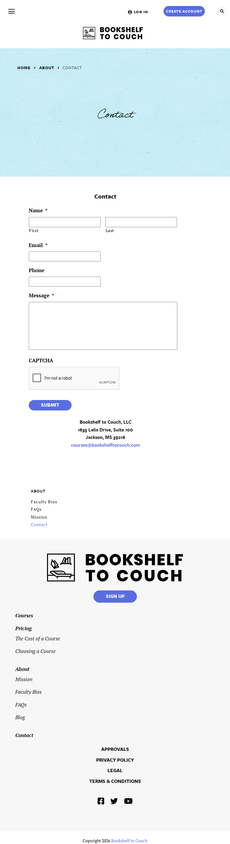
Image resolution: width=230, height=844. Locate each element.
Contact (72, 68)
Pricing (23, 628)
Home (24, 68)
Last (110, 230)
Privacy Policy (115, 759)
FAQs (36, 509)
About (46, 68)
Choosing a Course (35, 651)
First (33, 230)
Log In (141, 11)
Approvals (115, 749)
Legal (115, 770)
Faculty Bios (44, 501)
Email (38, 245)
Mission (39, 517)
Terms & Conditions (115, 781)
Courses (24, 615)
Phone (36, 270)
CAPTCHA (41, 360)
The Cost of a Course (37, 638)
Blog (20, 717)
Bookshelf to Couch (129, 840)
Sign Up (115, 596)
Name (38, 210)
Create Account (184, 11)
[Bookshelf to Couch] (113, 33)
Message (41, 295)
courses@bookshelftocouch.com (105, 444)
